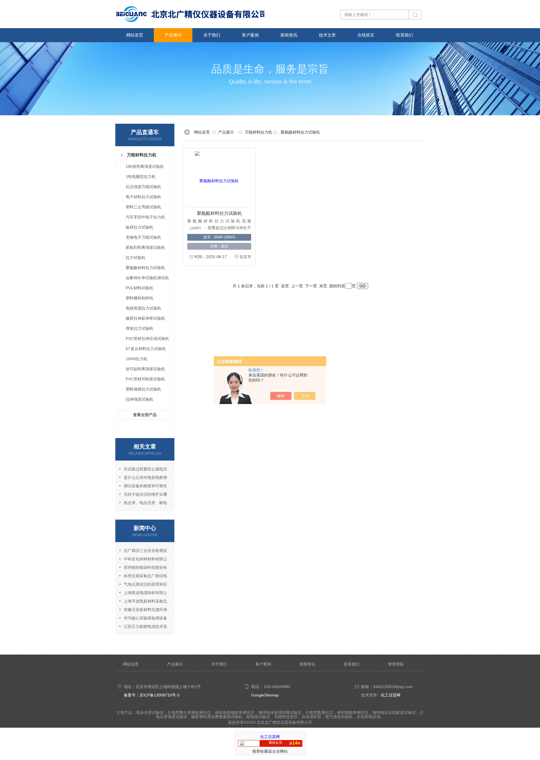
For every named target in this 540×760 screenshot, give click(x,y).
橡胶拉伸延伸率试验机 (145, 318)
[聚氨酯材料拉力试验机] (217, 177)
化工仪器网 (390, 695)
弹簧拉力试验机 (139, 328)
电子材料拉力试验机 (143, 197)
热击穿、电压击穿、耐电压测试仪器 (143, 503)
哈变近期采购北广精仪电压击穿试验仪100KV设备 (143, 577)
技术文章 (327, 35)
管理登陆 (396, 664)
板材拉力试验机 (139, 227)
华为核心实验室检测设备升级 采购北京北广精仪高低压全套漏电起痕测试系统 (144, 619)
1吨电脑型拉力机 (141, 176)
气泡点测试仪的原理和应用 (143, 585)
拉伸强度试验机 (139, 399)
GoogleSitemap (265, 695)
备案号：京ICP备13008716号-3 (151, 695)
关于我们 (211, 35)
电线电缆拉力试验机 (143, 308)
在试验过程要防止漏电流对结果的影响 (143, 470)
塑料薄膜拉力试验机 (143, 389)
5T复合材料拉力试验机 (146, 348)
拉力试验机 (135, 257)
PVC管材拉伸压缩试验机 (147, 338)
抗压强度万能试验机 (143, 186)
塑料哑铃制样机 (139, 298)
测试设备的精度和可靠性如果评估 (143, 487)
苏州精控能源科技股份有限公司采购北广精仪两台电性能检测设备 (143, 568)
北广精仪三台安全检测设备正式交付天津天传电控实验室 (143, 551)
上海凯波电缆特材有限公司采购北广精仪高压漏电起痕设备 (143, 593)
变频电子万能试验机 (143, 237)
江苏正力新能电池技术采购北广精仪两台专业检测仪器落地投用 (143, 627)
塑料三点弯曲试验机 (143, 207)
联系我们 (404, 35)
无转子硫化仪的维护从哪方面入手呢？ (143, 495)
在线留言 (365, 35)
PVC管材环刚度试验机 (145, 379)
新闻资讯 (288, 35)
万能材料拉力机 (141, 154)
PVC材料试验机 (139, 288)
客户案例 (250, 35)
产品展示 (173, 35)
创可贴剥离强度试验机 (145, 369)
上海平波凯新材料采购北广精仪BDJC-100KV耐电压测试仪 (143, 602)
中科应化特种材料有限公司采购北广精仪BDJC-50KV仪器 (144, 560)
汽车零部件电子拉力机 (145, 217)
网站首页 (134, 35)
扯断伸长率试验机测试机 (147, 278)
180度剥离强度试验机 (145, 166)
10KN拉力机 (136, 359)
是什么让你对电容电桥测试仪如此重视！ (143, 478)
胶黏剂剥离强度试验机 (145, 247)
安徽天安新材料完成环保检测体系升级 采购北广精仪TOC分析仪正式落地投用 (144, 610)
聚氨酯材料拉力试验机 (145, 267)
